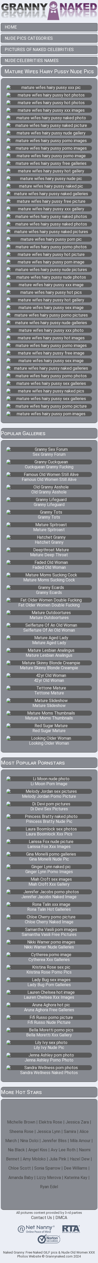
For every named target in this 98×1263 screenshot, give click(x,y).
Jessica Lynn (48, 1131)
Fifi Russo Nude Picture (49, 1022)
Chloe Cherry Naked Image (49, 921)
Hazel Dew (80, 1159)
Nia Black (16, 1149)
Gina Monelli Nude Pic (49, 859)
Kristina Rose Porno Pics (49, 972)
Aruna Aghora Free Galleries (49, 1009)
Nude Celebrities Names (32, 60)
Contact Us (41, 1217)
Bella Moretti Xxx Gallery (49, 1034)
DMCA (61, 1217)
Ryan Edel (49, 1186)
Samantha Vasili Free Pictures (49, 934)
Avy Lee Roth (63, 1149)
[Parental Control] (36, 1231)
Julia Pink (57, 1159)
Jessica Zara (77, 1122)
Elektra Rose (50, 1122)
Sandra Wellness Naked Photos (49, 1072)
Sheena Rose (21, 1131)
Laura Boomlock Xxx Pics (49, 834)
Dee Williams (75, 1168)
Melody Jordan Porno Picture (49, 796)
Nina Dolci (29, 1140)
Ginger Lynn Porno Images (49, 871)
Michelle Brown (21, 1122)
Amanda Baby (20, 1177)
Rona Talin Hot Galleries (49, 909)
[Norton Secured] (48, 1241)
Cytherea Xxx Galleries (49, 959)
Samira (70, 1131)
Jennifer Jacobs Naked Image (49, 896)
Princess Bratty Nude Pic (49, 821)
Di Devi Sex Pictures (49, 808)
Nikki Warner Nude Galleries (49, 947)
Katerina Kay (75, 1177)
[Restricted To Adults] (71, 1231)
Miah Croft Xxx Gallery (49, 884)
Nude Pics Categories (29, 38)
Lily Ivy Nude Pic (49, 1047)
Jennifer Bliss (54, 1140)
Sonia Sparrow (47, 1168)
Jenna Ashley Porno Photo (49, 1060)
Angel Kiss (37, 1149)
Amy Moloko (34, 1159)
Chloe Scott (19, 1168)
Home (11, 27)
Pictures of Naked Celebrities (39, 49)
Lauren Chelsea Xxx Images (49, 997)
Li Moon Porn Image (49, 783)
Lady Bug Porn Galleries (49, 984)
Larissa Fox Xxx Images (49, 846)
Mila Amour (80, 1140)
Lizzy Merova (49, 1177)
